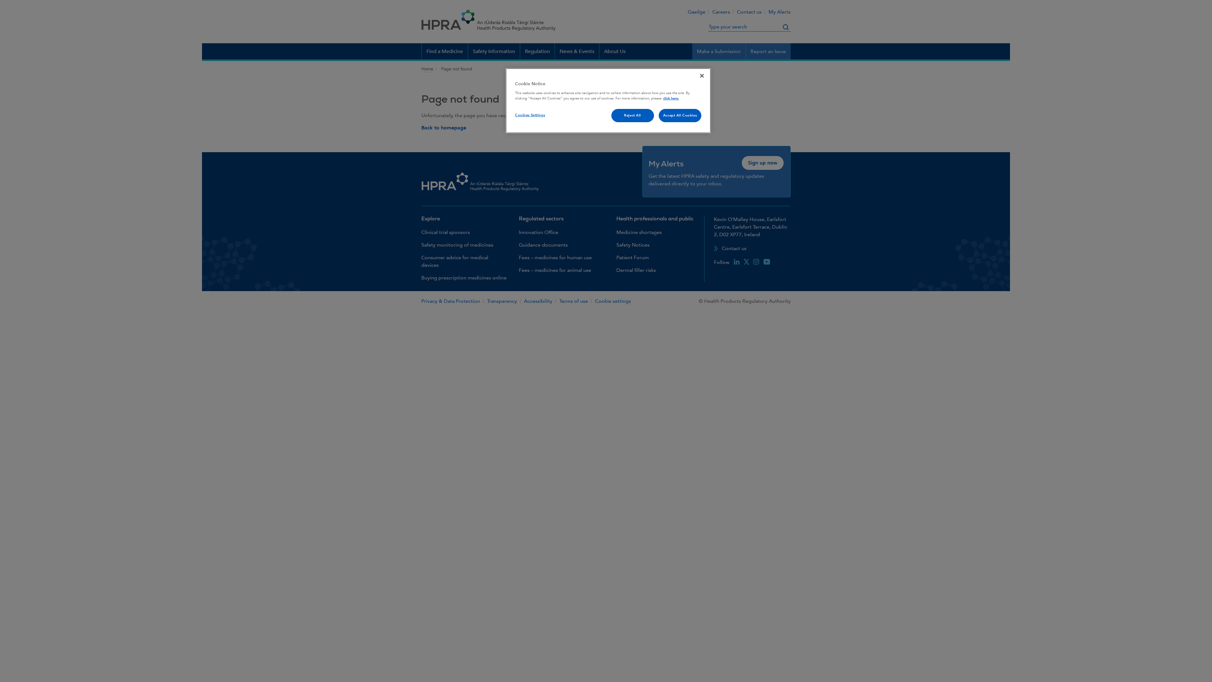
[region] (608, 100)
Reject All (632, 115)
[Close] (702, 76)
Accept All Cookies (680, 115)
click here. (671, 98)
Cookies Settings (530, 115)
